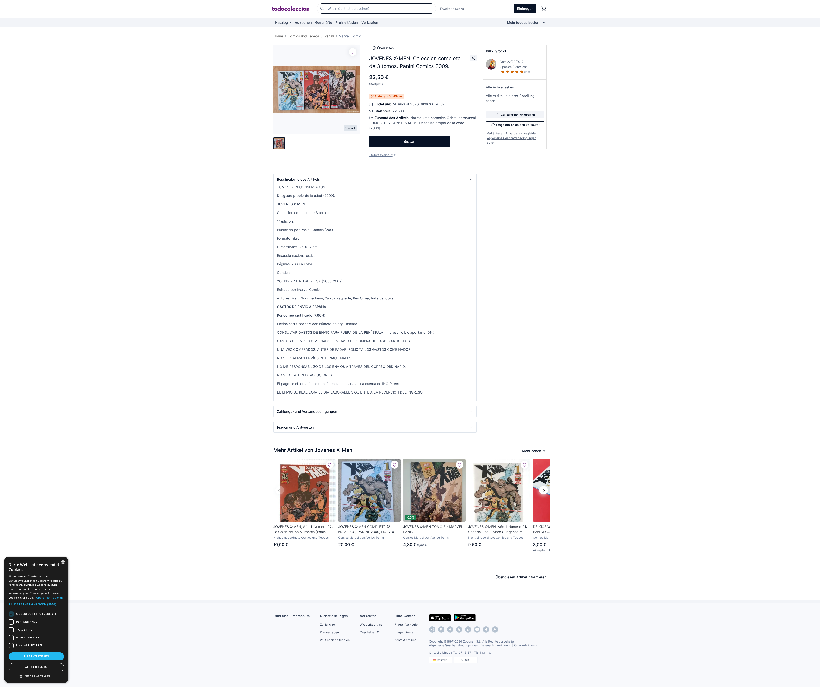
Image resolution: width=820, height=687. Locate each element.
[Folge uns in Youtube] (477, 629)
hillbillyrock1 (496, 51)
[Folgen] (352, 52)
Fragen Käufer (404, 632)
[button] (375, 179)
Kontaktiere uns (405, 640)
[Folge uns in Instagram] (432, 629)
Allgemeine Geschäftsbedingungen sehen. (511, 140)
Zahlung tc (327, 624)
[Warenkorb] (543, 8)
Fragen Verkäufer (407, 624)
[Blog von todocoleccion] (495, 629)
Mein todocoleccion (523, 22)
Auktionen (303, 22)
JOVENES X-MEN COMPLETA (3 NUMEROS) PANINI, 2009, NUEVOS (366, 529)
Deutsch (442, 660)
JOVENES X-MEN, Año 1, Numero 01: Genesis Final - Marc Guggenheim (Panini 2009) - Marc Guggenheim (497, 529)
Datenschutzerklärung (495, 645)
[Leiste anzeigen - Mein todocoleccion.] (543, 22)
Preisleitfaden (346, 22)
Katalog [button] (282, 22)
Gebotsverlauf (381, 155)
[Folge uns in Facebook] (450, 629)
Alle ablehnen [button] (36, 667)
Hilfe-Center (405, 616)
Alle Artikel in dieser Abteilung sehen (510, 98)
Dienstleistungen (334, 616)
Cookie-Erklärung (526, 645)
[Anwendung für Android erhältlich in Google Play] (465, 617)
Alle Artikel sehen (500, 87)
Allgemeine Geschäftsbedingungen (453, 645)
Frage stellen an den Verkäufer (517, 125)
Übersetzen (385, 48)
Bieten (410, 141)
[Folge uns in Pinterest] (468, 629)
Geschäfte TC (369, 632)
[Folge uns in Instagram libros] (441, 629)
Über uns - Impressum (291, 616)
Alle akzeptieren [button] (36, 656)
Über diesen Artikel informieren (521, 577)
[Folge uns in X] (459, 629)
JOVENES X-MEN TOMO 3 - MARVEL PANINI (433, 529)
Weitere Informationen (48, 597)
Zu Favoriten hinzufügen (518, 114)
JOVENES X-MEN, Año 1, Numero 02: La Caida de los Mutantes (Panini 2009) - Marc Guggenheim (303, 529)
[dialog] (36, 620)
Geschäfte (323, 22)
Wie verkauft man (372, 624)
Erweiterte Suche (452, 8)
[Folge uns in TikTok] (486, 629)
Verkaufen (369, 22)
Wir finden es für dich (335, 640)
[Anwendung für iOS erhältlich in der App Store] (440, 617)
